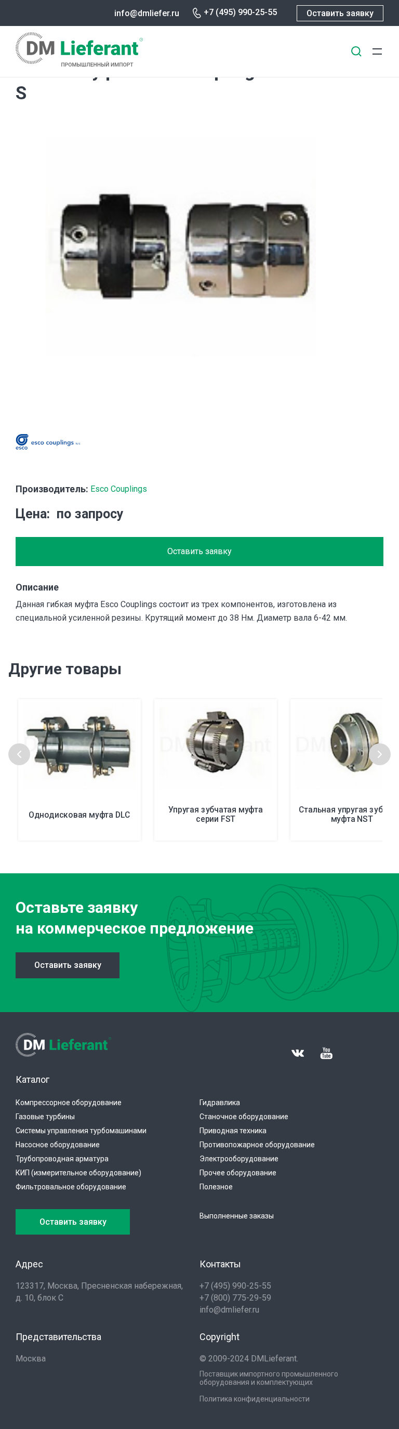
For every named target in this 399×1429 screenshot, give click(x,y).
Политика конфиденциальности (255, 1399)
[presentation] (19, 754)
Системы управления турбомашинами (81, 1130)
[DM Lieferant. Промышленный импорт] (79, 64)
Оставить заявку (340, 13)
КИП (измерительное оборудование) (78, 1173)
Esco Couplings (118, 489)
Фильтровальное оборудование (71, 1187)
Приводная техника (233, 1130)
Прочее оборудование (238, 1173)
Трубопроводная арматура (62, 1159)
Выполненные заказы (237, 1216)
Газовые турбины (45, 1116)
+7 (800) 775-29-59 (235, 1298)
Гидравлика (220, 1102)
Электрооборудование (239, 1159)
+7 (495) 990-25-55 (240, 12)
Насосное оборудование (58, 1144)
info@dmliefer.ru (146, 13)
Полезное (216, 1187)
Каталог (32, 1079)
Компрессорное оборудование (69, 1102)
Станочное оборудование (244, 1116)
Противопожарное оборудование (257, 1144)
